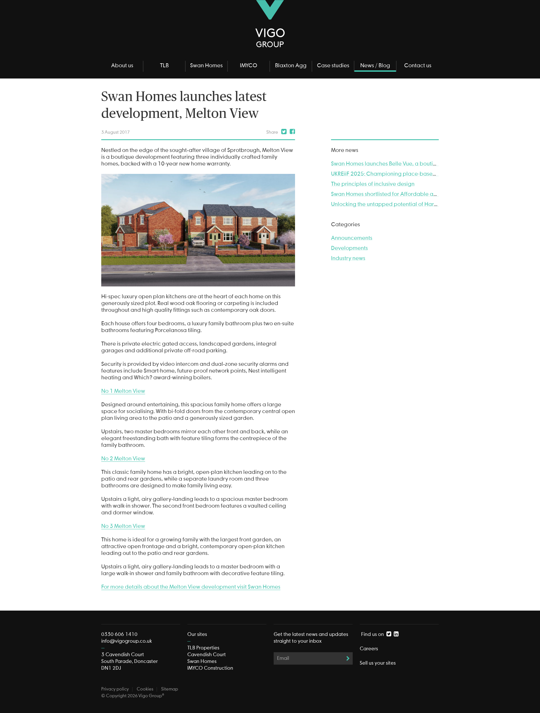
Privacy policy (115, 689)
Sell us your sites (378, 663)
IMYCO (248, 65)
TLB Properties (203, 648)
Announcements (351, 238)
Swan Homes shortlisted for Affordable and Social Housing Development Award (432, 194)
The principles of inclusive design (373, 184)
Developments (349, 248)
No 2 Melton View (123, 458)
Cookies (145, 689)
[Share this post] (284, 132)
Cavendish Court (206, 654)
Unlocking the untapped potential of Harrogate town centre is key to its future (428, 204)
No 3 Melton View (123, 526)
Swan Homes (206, 65)
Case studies (333, 65)
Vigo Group (270, 23)
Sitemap (169, 689)
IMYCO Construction (210, 668)
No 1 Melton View (123, 391)
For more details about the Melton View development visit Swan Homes (190, 587)
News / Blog (375, 65)
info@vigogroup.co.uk (126, 641)
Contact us (417, 65)
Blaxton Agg (291, 65)
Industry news (348, 258)
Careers (369, 648)
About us (122, 65)
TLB (164, 65)
